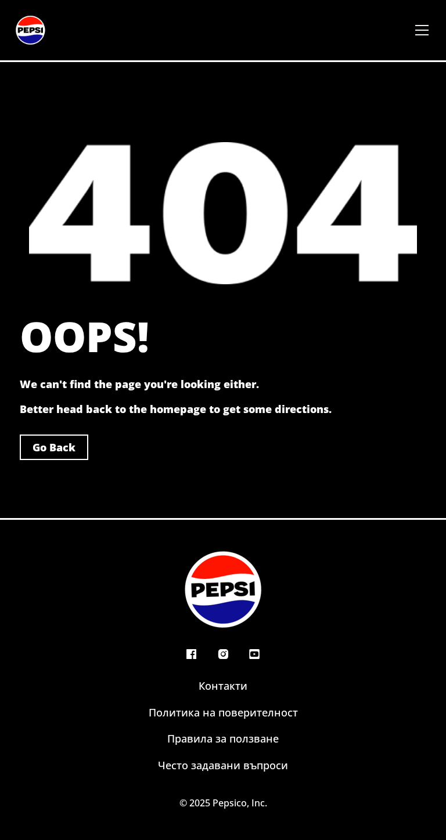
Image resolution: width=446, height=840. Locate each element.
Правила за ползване (223, 738)
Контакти (223, 686)
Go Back (54, 447)
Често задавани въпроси (223, 765)
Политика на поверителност (223, 712)
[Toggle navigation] (421, 30)
